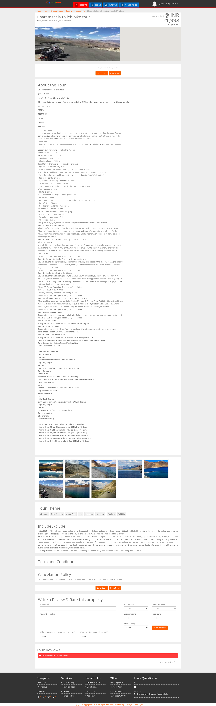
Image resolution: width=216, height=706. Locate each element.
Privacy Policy (116, 687)
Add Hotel (91, 691)
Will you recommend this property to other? (57, 632)
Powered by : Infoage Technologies (129, 704)
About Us (42, 682)
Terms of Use (116, 691)
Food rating (156, 614)
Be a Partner (92, 687)
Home (39, 11)
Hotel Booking (68, 682)
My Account (172, 4)
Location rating (130, 614)
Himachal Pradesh (57, 11)
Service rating (129, 623)
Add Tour (90, 696)
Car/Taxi (66, 691)
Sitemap (41, 691)
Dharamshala (79, 11)
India (45, 11)
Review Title (45, 604)
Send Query (101, 73)
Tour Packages (69, 687)
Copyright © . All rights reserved (93, 704)
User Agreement (118, 682)
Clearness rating (158, 604)
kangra (69, 11)
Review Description (47, 614)
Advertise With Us (118, 696)
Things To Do (68, 696)
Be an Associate (93, 682)
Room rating (129, 604)
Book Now (114, 73)
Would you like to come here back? (94, 632)
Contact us (42, 687)
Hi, (161, 4)
